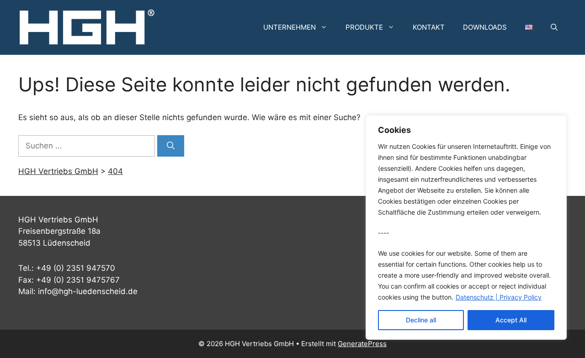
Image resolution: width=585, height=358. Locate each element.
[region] (466, 227)
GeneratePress (362, 343)
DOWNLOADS (485, 27)
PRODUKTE (364, 27)
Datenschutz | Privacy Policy (499, 297)
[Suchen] (170, 146)
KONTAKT (429, 27)
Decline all (421, 320)
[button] (554, 27)
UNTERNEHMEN (289, 27)
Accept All (510, 320)
